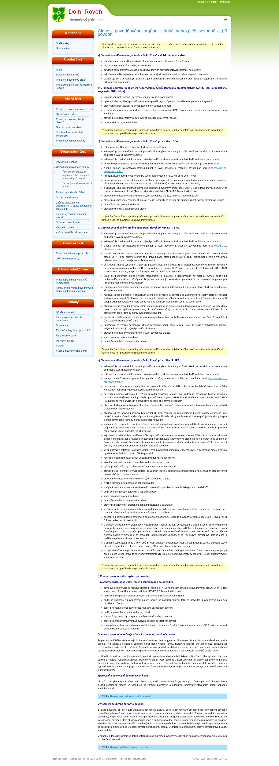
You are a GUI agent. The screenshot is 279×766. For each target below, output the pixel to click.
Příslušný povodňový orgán (71, 79)
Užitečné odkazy (65, 340)
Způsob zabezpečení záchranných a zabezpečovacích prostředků (74, 205)
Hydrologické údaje (66, 114)
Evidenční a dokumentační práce (77, 185)
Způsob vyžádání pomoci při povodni (71, 216)
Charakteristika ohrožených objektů (71, 121)
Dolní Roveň (85, 11)
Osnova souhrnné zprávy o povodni (129, 747)
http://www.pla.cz (217, 168)
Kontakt (213, 1)
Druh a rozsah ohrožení (69, 127)
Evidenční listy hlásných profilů (73, 330)
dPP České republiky (67, 258)
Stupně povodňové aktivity (70, 140)
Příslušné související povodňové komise (74, 86)
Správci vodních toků (67, 74)
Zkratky (202, 1)
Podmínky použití (60, 759)
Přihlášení (225, 1)
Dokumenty (62, 325)
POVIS (60, 345)
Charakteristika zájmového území (74, 109)
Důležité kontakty (65, 312)
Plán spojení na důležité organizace (69, 319)
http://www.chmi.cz (113, 171)
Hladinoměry (63, 48)
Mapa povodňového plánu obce (73, 253)
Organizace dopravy (67, 197)
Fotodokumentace (66, 335)
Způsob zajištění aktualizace (71, 232)
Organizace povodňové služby (72, 167)
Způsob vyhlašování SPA (70, 192)
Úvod (59, 69)
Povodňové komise (66, 161)
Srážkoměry (62, 43)
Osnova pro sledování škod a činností (130, 696)
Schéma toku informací (69, 222)
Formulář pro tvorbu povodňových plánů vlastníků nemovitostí (74, 289)
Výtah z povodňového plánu (71, 350)
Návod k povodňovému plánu (133, 759)
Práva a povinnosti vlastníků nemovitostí (71, 281)
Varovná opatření (65, 227)
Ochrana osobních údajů (81, 759)
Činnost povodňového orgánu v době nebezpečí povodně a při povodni (76, 175)
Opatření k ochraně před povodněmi (69, 134)
